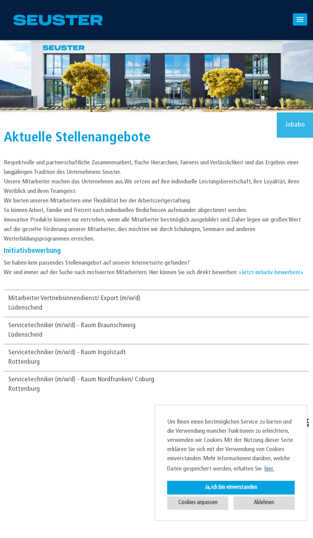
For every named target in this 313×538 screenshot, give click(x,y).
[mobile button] (300, 19)
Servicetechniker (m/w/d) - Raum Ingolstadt (67, 352)
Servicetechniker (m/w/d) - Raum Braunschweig (72, 325)
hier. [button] (269, 469)
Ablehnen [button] (264, 503)
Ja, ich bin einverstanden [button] (231, 487)
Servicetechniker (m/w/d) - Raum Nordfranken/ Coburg (81, 379)
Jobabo (295, 125)
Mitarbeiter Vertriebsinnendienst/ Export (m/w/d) (74, 298)
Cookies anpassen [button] (198, 503)
